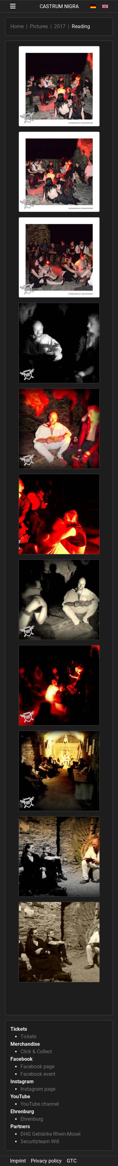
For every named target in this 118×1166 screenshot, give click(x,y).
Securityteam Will (39, 1141)
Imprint (18, 1161)
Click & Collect (36, 1051)
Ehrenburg (31, 1119)
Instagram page (37, 1089)
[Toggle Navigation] (13, 6)
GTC (71, 1161)
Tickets (28, 1036)
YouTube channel (39, 1104)
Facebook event (37, 1074)
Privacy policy (46, 1161)
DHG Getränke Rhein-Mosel (50, 1134)
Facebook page (37, 1066)
